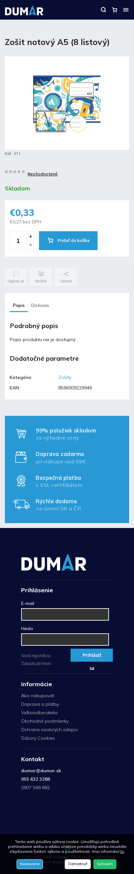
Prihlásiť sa (92, 657)
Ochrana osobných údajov (49, 729)
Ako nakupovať (37, 696)
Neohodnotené (43, 174)
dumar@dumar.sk (41, 771)
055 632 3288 (35, 779)
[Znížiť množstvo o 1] (30, 245)
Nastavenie (29, 864)
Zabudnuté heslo (36, 663)
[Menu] (125, 9)
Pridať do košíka (73, 240)
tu (122, 851)
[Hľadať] (103, 10)
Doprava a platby (40, 704)
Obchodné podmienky (45, 721)
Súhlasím (105, 864)
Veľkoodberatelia (39, 713)
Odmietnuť (77, 864)
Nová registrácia (35, 655)
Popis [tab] (19, 305)
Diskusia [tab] (40, 305)
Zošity (64, 377)
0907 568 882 (35, 788)
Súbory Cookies (38, 738)
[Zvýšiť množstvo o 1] (30, 236)
